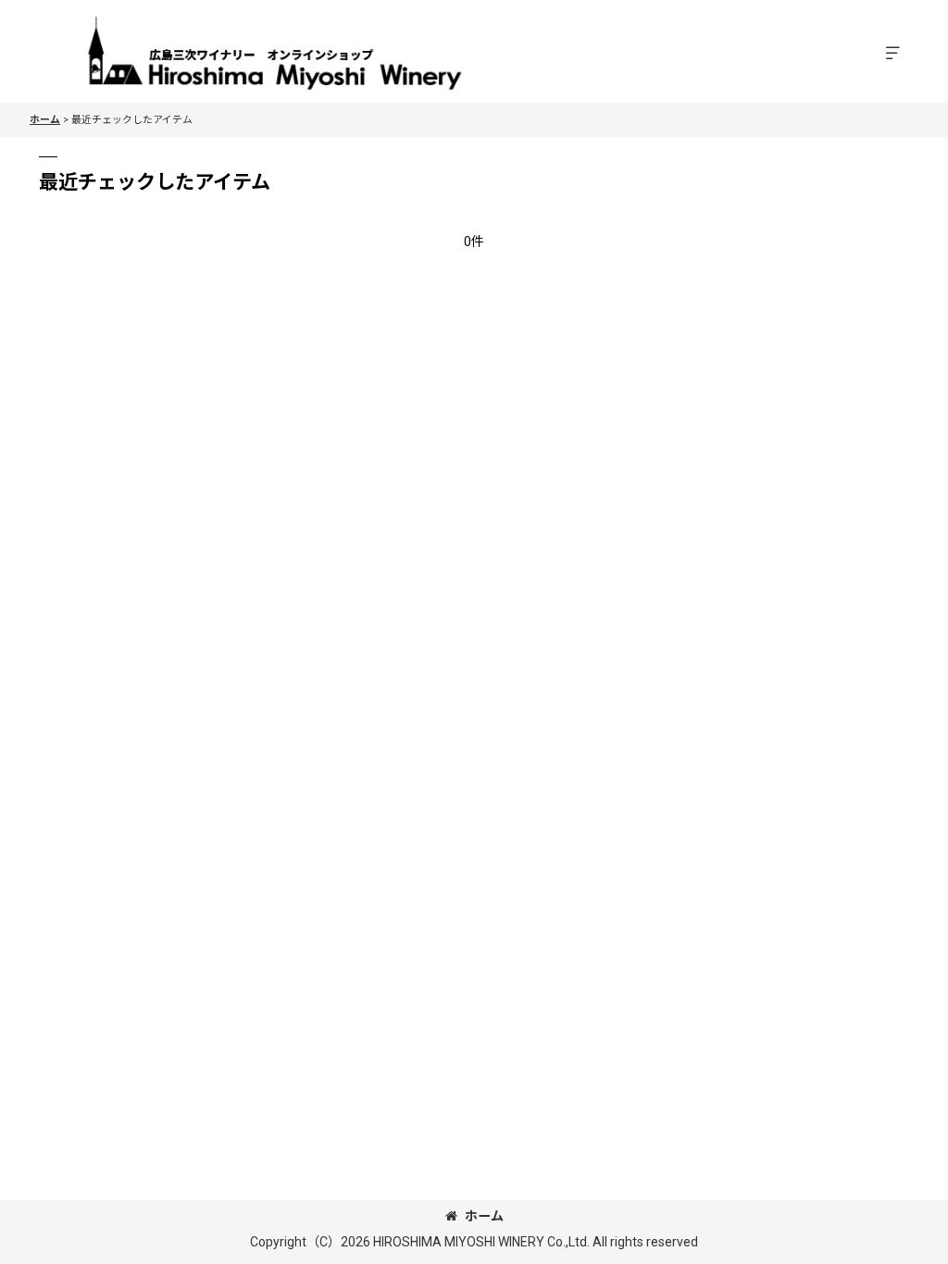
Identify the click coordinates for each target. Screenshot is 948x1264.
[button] (892, 53)
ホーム (484, 1215)
